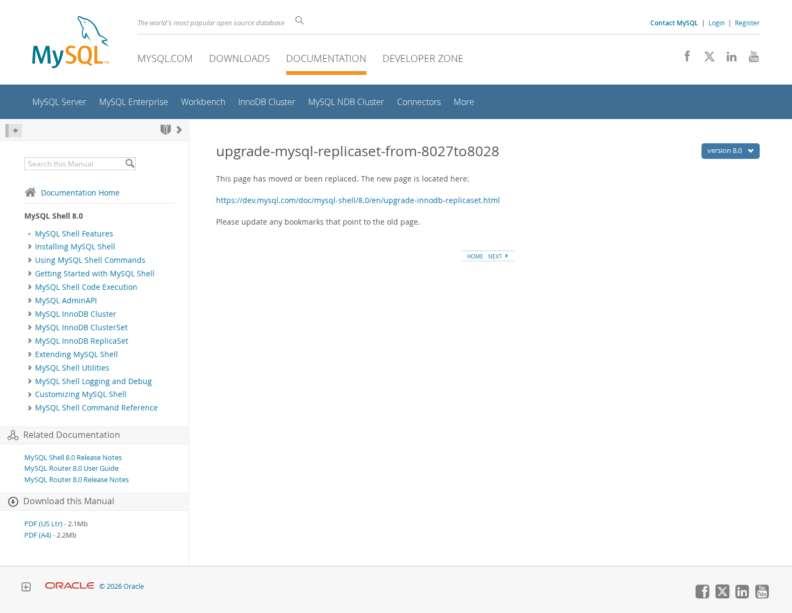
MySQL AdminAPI (66, 300)
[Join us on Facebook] (683, 59)
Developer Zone (423, 58)
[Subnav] (30, 246)
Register (747, 22)
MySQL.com (165, 58)
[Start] (166, 129)
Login (716, 22)
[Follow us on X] (705, 59)
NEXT (496, 256)
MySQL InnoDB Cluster (75, 314)
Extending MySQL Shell (76, 354)
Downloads (239, 58)
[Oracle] (69, 586)
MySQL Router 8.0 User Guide (71, 468)
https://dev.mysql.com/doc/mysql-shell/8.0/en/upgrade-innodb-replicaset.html (358, 200)
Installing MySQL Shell (75, 247)
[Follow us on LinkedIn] (728, 59)
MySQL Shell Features (74, 234)
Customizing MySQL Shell (81, 394)
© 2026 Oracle (121, 586)
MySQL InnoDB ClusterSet (81, 327)
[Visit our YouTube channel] (750, 59)
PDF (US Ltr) (43, 523)
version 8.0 (725, 150)
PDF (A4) (37, 535)
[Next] (179, 129)
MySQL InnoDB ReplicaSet (81, 341)
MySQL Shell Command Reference (96, 408)
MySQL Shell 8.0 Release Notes (73, 457)
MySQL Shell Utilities (72, 368)
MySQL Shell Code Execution (86, 287)
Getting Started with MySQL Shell (95, 273)
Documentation (326, 58)
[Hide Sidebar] (13, 130)
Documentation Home (80, 192)
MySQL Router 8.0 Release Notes (76, 479)
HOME (475, 256)
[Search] (129, 164)
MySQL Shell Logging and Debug (93, 381)
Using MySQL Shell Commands (90, 260)
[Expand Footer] (26, 588)
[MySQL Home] (70, 43)
